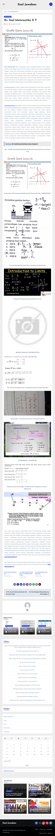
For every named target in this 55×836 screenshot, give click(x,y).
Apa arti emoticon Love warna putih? (27, 673)
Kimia (5, 724)
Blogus (22, 830)
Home (36, 829)
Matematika (8, 16)
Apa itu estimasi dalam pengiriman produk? (27, 692)
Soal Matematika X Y (10, 105)
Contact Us (43, 829)
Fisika (5, 720)
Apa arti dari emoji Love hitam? (27, 666)
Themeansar (6, 832)
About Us (50, 833)
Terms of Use (42, 833)
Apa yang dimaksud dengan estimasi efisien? (27, 685)
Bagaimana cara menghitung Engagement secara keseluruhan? (27, 700)
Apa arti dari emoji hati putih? (27, 662)
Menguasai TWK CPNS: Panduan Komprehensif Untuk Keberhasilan (27, 655)
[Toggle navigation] (4, 4)
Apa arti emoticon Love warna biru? (27, 681)
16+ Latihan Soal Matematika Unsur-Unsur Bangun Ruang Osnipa (26, 574)
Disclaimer (49, 829)
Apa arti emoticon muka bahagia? (27, 677)
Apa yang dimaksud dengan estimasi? (27, 696)
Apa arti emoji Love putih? (27, 670)
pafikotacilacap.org (9, 771)
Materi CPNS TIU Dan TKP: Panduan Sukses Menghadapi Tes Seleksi (27, 658)
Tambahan (6, 731)
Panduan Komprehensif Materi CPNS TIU (27, 651)
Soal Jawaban (27, 4)
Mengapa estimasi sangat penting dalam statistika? (27, 689)
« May (27, 765)
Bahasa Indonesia (8, 716)
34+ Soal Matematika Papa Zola (27, 630)
